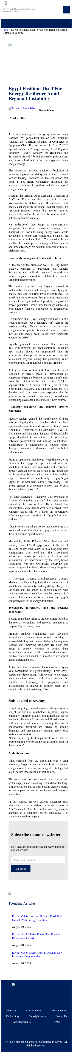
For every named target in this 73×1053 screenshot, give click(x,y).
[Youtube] (31, 1030)
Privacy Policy (59, 1010)
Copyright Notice (37, 1016)
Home (4, 29)
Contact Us (61, 1016)
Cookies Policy (33, 1010)
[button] (65, 23)
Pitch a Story (12, 1016)
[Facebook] (20, 1030)
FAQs (57, 1021)
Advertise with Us (22, 1021)
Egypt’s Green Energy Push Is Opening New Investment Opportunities (37, 954)
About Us (11, 1010)
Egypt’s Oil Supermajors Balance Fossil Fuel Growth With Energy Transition (37, 918)
